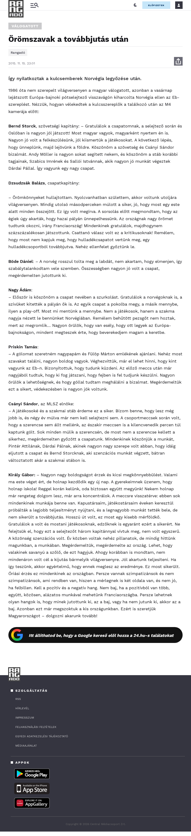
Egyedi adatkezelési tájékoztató (41, 736)
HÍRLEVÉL (22, 708)
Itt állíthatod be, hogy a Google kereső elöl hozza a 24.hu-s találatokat (101, 635)
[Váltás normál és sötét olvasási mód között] (135, 5)
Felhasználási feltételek (35, 727)
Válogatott (25, 26)
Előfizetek (156, 5)
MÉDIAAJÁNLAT (26, 745)
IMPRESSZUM (24, 717)
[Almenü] (34, 5)
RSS (18, 699)
